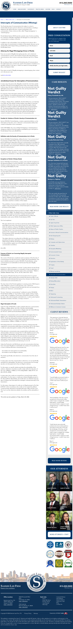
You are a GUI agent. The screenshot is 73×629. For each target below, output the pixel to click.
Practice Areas (40, 9)
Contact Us (59, 604)
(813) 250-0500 (7, 75)
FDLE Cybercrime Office (56, 226)
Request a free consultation (8, 588)
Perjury (52, 287)
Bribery (52, 239)
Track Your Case (60, 601)
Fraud (51, 268)
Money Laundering (55, 271)
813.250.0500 (66, 3)
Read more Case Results (59, 207)
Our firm (47, 9)
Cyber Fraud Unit (54, 223)
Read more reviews (59, 461)
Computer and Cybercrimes (57, 242)
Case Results (31, 9)
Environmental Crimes (56, 252)
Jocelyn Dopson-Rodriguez (64, 527)
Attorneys (45, 604)
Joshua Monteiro (51, 508)
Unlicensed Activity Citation (57, 303)
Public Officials (54, 216)
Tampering (53, 294)
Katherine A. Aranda (63, 507)
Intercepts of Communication (57, 274)
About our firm (59, 28)
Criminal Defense (60, 597)
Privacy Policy (27, 613)
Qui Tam (52, 219)
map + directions (8, 604)
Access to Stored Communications (59, 232)
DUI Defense (59, 598)
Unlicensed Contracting (56, 297)
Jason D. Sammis (51, 488)
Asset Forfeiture (60, 600)
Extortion (52, 258)
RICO (51, 291)
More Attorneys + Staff (59, 534)
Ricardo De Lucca (52, 527)
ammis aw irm (23, 3)
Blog (53, 9)
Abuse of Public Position (56, 229)
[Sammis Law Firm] (6, 6)
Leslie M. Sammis (64, 488)
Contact (58, 9)
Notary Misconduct (55, 281)
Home (14, 9)
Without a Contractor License (57, 307)
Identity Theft (53, 278)
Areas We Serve (22, 9)
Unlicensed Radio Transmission (58, 300)
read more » (54, 109)
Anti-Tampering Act (55, 235)
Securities (52, 284)
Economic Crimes (54, 255)
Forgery (52, 265)
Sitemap (36, 613)
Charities (52, 245)
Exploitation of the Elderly (57, 261)
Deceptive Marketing (55, 248)
